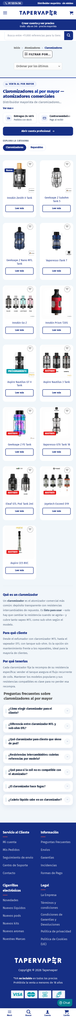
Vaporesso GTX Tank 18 (56, 444)
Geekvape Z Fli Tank (19, 444)
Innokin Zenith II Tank (19, 197)
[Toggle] (67, 711)
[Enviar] (68, 35)
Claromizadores (14, 147)
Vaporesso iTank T (56, 260)
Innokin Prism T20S (56, 322)
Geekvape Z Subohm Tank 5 (57, 199)
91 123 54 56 (14, 3)
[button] (5, 13)
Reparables (37, 147)
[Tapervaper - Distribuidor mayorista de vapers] (38, 13)
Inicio (17, 47)
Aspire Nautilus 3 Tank (56, 382)
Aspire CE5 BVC (19, 563)
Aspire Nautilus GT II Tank (19, 383)
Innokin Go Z (19, 322)
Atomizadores (32, 47)
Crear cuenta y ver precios (38, 25)
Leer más (19, 208)
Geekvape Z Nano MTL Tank (19, 262)
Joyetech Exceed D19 (56, 503)
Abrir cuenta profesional (35, 131)
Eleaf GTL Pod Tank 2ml (19, 503)
